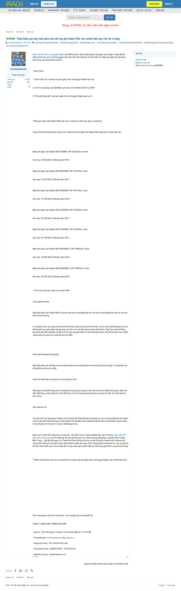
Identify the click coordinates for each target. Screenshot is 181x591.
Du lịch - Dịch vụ (143, 10)
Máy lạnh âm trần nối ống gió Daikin (48, 54)
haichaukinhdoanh (14, 43)
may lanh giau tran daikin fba (130, 43)
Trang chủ (49, 4)
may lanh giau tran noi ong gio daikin (158, 43)
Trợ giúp (161, 585)
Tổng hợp (160, 10)
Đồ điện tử (39, 10)
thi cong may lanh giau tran (17, 46)
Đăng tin (34, 4)
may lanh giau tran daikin (107, 43)
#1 (128, 557)
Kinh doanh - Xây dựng (58, 10)
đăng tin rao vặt (143, 63)
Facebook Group (147, 65)
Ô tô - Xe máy (79, 10)
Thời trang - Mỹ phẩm (122, 10)
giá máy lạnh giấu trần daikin (47, 43)
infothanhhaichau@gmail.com (60, 538)
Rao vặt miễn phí (33, 585)
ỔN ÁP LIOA (141, 60)
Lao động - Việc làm (99, 10)
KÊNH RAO (10, 585)
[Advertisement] (154, 113)
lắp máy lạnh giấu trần (69, 43)
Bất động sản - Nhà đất (19, 10)
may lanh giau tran (87, 43)
